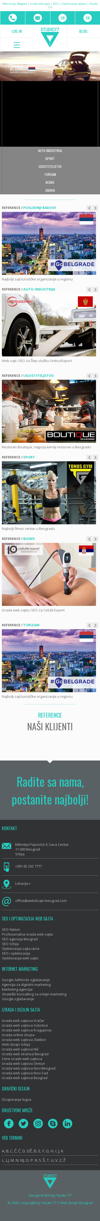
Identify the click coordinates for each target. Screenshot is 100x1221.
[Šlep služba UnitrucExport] (49, 324)
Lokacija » (23, 883)
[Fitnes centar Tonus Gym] (49, 492)
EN (88, 18)
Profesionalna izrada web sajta (27, 934)
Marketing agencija (17, 989)
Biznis (50, 182)
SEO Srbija (10, 943)
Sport (50, 158)
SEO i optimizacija (16, 953)
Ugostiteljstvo (50, 166)
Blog (83, 31)
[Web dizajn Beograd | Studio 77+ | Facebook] (9, 1123)
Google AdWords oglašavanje (26, 979)
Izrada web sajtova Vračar (23, 1020)
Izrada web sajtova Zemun (23, 1063)
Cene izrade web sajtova (22, 1058)
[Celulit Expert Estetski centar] (49, 574)
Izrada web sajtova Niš (20, 1049)
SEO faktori (11, 929)
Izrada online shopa (18, 1034)
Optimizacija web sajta (20, 958)
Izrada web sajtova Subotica (25, 1025)
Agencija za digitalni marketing (26, 984)
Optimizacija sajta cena (20, 948)
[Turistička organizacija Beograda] (49, 243)
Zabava (50, 190)
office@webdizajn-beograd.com (41, 900)
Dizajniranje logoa (16, 1099)
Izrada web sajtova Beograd (24, 1077)
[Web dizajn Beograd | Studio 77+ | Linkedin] (67, 1123)
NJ (22, 1160)
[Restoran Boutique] (49, 411)
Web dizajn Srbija (16, 1044)
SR (63, 18)
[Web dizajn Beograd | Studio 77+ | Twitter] (23, 1123)
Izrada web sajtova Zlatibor (24, 1039)
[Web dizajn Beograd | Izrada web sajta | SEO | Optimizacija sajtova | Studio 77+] (50, 38)
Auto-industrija (50, 150)
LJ (7, 1160)
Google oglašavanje (18, 998)
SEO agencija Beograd (20, 939)
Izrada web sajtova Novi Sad (25, 1073)
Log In (17, 31)
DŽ (29, 1150)
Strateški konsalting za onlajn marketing (34, 994)
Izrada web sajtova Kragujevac (27, 1030)
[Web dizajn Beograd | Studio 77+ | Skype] (53, 1123)
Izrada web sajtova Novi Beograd (28, 1068)
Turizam (50, 174)
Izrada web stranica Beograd (25, 1054)
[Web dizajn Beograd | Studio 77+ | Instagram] (38, 1123)
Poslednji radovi (39, 207)
